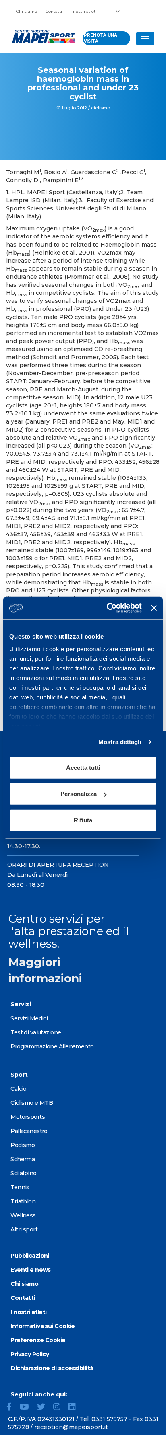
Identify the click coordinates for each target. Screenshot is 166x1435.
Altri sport (23, 1229)
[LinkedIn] (75, 1407)
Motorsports (27, 1116)
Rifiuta (83, 819)
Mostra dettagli (119, 741)
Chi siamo (26, 11)
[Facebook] (12, 1407)
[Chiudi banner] (154, 608)
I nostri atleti (84, 11)
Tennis (19, 1187)
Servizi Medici (29, 1018)
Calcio (18, 1088)
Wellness (23, 1215)
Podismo (22, 1145)
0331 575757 (109, 1419)
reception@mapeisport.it (71, 1427)
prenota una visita (100, 38)
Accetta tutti (83, 767)
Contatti (54, 11)
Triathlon (22, 1201)
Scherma (22, 1159)
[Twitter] (44, 1407)
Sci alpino (23, 1173)
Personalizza (78, 793)
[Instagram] (60, 1407)
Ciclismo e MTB (31, 1102)
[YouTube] (27, 1407)
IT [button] (110, 11)
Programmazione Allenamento (51, 1046)
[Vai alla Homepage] (41, 36)
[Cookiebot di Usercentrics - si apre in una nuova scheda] (107, 608)
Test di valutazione (35, 1032)
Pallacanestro (29, 1131)
